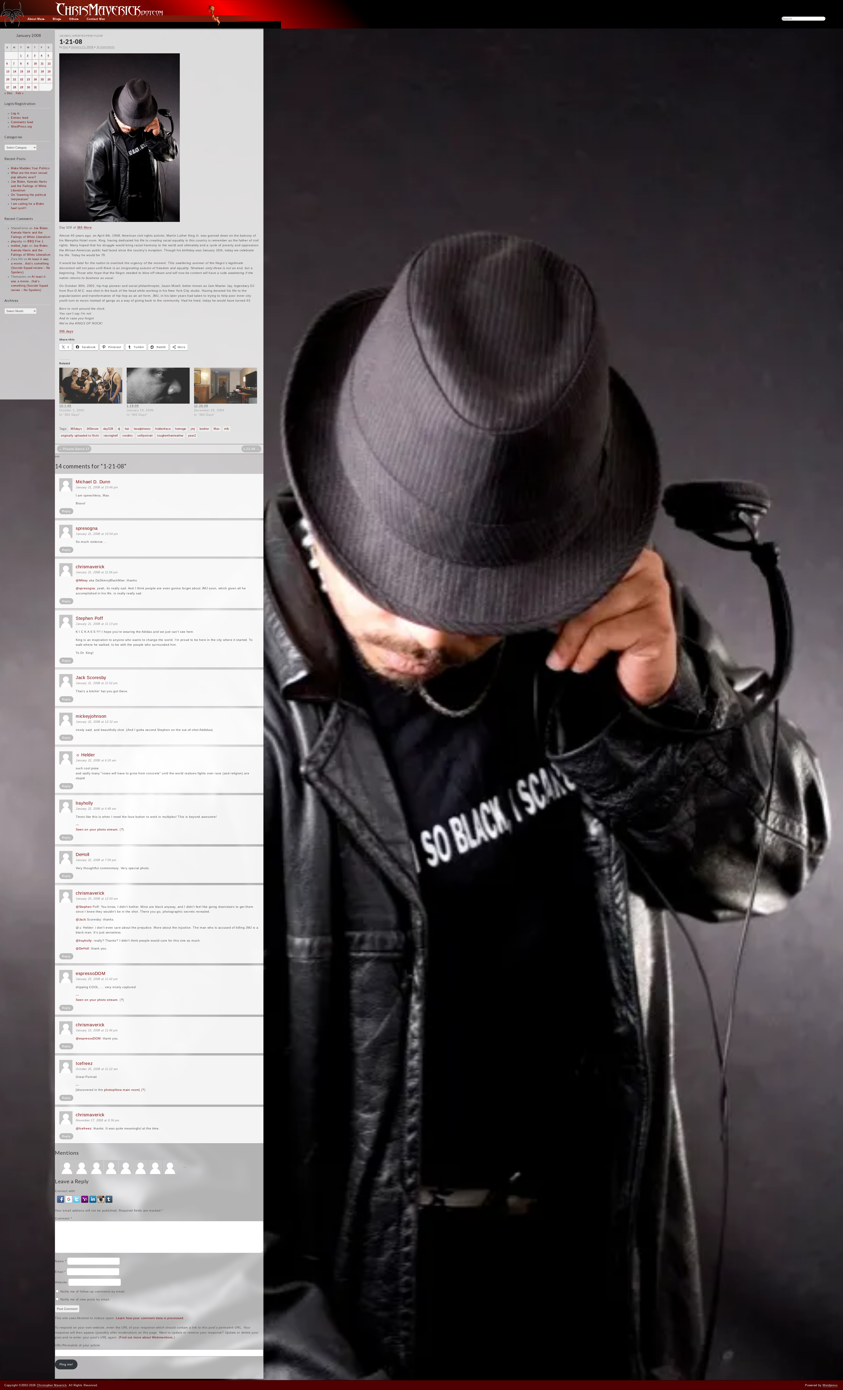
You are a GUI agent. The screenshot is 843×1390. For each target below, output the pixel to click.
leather (204, 428)
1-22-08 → (251, 449)
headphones (142, 428)
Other (73, 19)
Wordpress (830, 1385)
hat (127, 428)
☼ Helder (85, 754)
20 (7, 79)
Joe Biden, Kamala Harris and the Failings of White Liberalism (29, 186)
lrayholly (84, 803)
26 (49, 79)
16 (28, 71)
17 (35, 71)
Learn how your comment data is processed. (150, 1318)
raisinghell (111, 435)
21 (14, 79)
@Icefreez (83, 1128)
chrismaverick (90, 566)
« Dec (8, 93)
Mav (217, 428)
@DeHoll (82, 948)
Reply (66, 511)
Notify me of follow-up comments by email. (93, 1291)
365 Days (65, 35)
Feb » (20, 93)
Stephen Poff (89, 618)
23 (28, 79)
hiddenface (163, 428)
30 (28, 87)
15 (21, 71)
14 (14, 71)
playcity (16, 241)
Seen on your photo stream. (97, 829)
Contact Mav (96, 19)
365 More (84, 227)
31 (35, 87)
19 (49, 71)
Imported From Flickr (87, 35)
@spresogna (85, 588)
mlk (226, 428)
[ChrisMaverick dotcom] (421, 7)
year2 (192, 435)
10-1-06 (65, 406)
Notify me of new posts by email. (85, 1299)
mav (65, 47)
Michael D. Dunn (93, 481)
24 (35, 79)
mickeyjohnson (91, 716)
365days (76, 428)
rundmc (127, 435)
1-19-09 (133, 406)
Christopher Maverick (52, 1385)
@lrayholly (84, 940)
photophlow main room (121, 1090)
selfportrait (145, 435)
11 (42, 63)
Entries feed (19, 117)
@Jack (81, 919)
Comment (63, 1218)
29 (21, 87)
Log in (15, 113)
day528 (108, 428)
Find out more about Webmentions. (147, 1337)
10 (35, 63)
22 (21, 79)
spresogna (86, 528)
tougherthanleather (170, 435)
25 (42, 79)
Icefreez (84, 1063)
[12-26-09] (225, 386)
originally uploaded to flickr (80, 435)
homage (180, 428)
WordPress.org (21, 126)
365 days (66, 331)
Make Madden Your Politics (30, 168)
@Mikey (82, 580)
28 (14, 87)
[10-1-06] (90, 386)
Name (60, 1261)
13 (7, 71)
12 (49, 63)
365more (92, 428)
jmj (193, 428)
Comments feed (22, 122)
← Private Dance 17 (74, 449)
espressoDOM (91, 973)
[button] (61, 1199)
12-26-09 (201, 406)
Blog (56, 19)
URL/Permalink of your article (77, 1345)
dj (119, 428)
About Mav (35, 19)
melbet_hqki (19, 245)
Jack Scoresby (91, 677)
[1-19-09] (158, 386)
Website (61, 1282)
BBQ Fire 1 (35, 241)
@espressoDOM (88, 1038)
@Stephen (84, 906)
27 (7, 87)
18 (42, 71)
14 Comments (105, 47)
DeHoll (82, 854)
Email (60, 1271)
